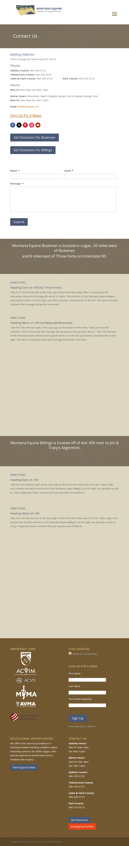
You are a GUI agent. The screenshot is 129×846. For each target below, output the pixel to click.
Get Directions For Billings (33, 150)
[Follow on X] (19, 125)
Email (68, 170)
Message (16, 183)
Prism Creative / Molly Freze (48, 841)
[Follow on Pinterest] (25, 125)
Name (15, 170)
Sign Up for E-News (25, 115)
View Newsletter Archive (82, 726)
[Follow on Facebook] (12, 125)
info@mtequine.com (28, 106)
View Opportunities (24, 767)
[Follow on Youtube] (37, 125)
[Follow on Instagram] (31, 125)
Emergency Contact (82, 826)
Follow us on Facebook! (84, 653)
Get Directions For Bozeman (34, 137)
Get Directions (79, 820)
